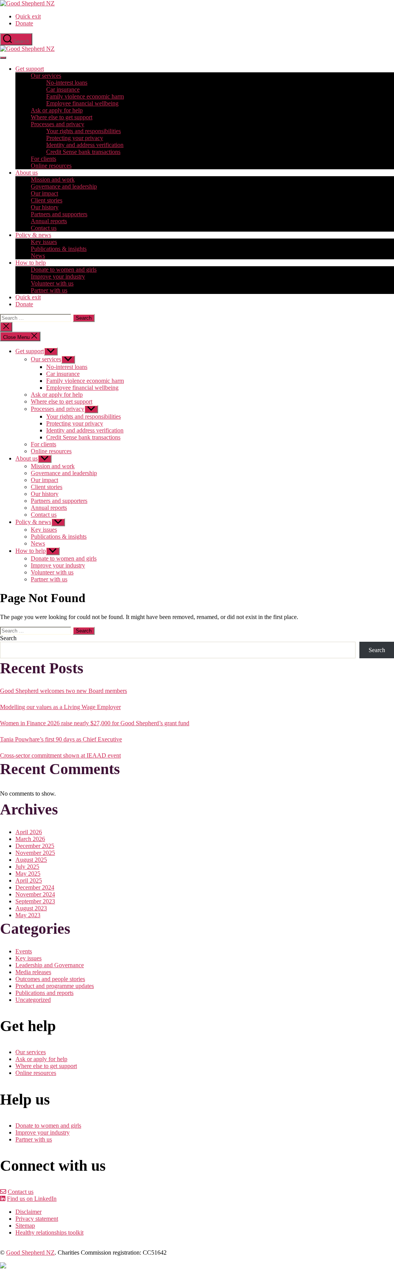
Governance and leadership (64, 186)
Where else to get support (61, 117)
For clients (43, 158)
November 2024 (35, 894)
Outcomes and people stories (50, 979)
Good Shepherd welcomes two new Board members (63, 691)
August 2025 (31, 859)
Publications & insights (59, 248)
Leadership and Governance (49, 965)
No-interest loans (66, 82)
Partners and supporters (59, 214)
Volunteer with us (52, 283)
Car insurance (63, 89)
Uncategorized (33, 999)
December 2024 (34, 887)
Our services (46, 75)
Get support (29, 68)
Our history (44, 207)
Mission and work (53, 179)
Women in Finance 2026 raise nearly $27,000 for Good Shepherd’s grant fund (94, 723)
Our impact (44, 193)
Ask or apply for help (57, 110)
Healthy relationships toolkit (49, 1232)
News (38, 255)
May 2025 (27, 873)
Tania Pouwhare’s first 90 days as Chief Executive (61, 739)
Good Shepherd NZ (30, 1252)
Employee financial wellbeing (82, 103)
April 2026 (28, 832)
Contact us (44, 228)
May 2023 (27, 915)
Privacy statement (36, 1218)
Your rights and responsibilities (83, 131)
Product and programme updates (54, 986)
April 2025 (28, 880)
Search (8, 638)
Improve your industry (58, 276)
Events (23, 951)
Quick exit (28, 16)
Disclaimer (28, 1211)
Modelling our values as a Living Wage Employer (60, 707)
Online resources (51, 165)
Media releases (33, 972)
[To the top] (3, 1266)
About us (26, 172)
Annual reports (49, 221)
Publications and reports (44, 993)
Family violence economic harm (85, 96)
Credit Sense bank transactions (83, 152)
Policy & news (33, 235)
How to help (30, 262)
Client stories (46, 200)
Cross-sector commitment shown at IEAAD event (60, 755)
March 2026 (30, 839)
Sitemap (25, 1225)
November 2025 (35, 852)
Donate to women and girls (64, 269)
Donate (24, 23)
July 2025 (27, 866)
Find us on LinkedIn (32, 1198)
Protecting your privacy (74, 138)
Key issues (44, 242)
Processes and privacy (57, 124)
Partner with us (49, 290)
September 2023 (35, 901)
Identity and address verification (85, 145)
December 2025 (34, 846)
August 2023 (31, 908)
